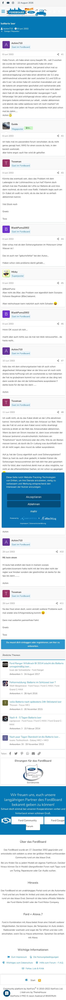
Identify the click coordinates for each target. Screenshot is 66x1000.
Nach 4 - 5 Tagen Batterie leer (25, 717)
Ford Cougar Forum (45, 823)
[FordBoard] (26, 980)
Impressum (24, 523)
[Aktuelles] (59, 11)
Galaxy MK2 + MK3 (39, 740)
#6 (62, 323)
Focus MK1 (24, 705)
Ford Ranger (38, 670)
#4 (62, 239)
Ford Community (27, 820)
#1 (62, 54)
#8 (62, 412)
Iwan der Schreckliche (20, 670)
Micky (14, 271)
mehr (33, 511)
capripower (15, 720)
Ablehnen (34, 504)
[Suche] (63, 11)
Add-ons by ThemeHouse (33, 992)
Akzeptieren (34, 496)
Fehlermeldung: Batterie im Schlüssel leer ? (33, 682)
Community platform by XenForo (33, 988)
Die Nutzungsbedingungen (46, 957)
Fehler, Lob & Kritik (34, 968)
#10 (62, 551)
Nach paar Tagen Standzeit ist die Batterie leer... (35, 736)
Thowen (13, 705)
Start (33, 980)
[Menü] (3, 11)
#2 (62, 135)
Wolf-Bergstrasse (18, 685)
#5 (62, 283)
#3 (62, 172)
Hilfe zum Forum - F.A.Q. (51, 962)
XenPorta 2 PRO (18, 995)
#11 (62, 603)
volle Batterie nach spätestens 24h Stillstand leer (36, 701)
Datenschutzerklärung (38, 523)
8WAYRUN (51, 995)
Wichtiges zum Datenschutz (19, 962)
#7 (62, 360)
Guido (14, 124)
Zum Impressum (19, 957)
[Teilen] (58, 54)
